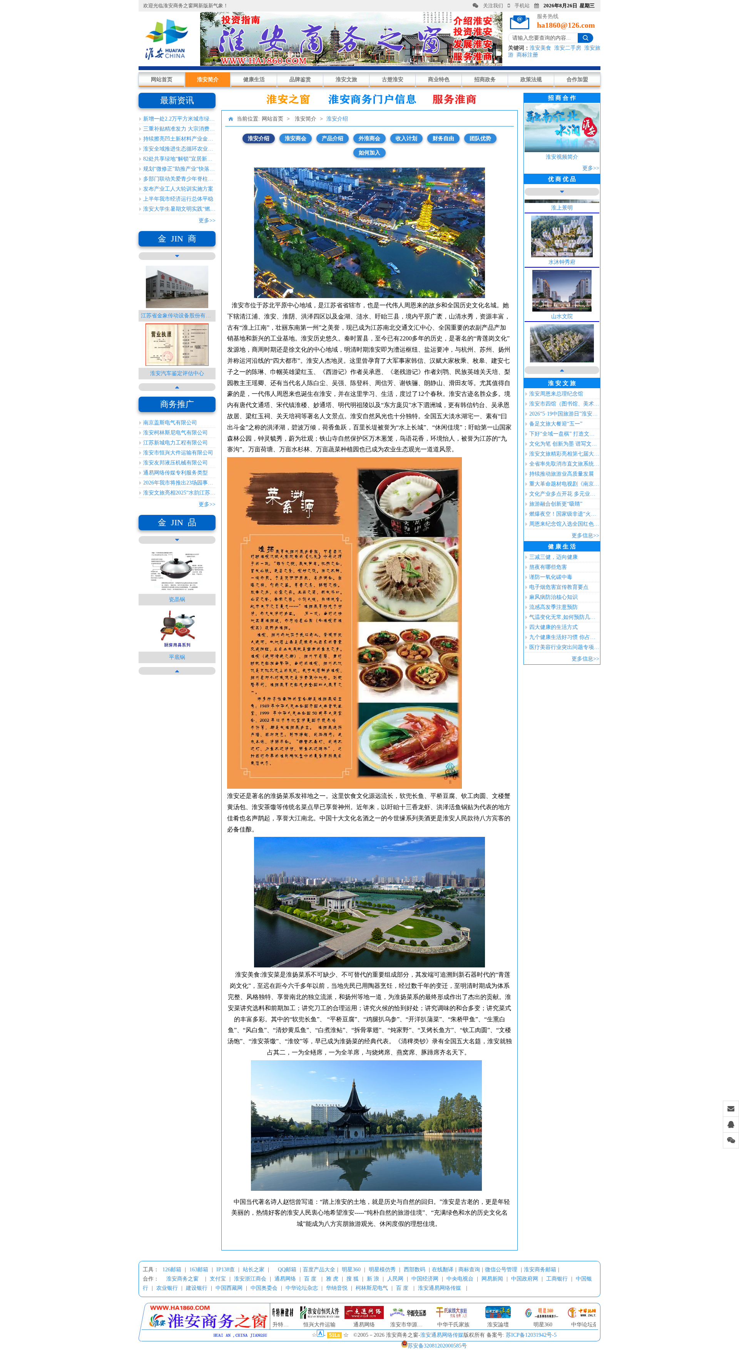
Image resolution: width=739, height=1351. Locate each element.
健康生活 (254, 79)
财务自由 (443, 138)
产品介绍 (332, 138)
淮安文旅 (346, 79)
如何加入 (369, 153)
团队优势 (480, 138)
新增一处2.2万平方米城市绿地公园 (179, 119)
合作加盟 (577, 79)
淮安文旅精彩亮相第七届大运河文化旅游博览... (564, 454)
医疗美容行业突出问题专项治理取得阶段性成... (564, 647)
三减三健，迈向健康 (553, 557)
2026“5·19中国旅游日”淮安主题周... (564, 414)
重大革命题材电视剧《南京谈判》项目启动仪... (564, 484)
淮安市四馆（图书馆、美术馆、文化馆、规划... (564, 404)
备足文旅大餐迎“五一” (555, 424)
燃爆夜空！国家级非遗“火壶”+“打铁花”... (564, 514)
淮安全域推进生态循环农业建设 (179, 149)
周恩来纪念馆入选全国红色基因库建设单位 (564, 524)
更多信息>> (585, 535)
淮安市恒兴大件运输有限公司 (178, 453)
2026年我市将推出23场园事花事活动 (179, 483)
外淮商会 (369, 138)
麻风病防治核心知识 (553, 597)
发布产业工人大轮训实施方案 (178, 189)
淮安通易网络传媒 (439, 1288)
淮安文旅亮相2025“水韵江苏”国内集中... (179, 493)
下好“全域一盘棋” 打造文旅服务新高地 (564, 434)
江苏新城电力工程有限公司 (175, 443)
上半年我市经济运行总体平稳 (178, 199)
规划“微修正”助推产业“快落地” (179, 169)
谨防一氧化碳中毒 (550, 577)
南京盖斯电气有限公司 (170, 423)
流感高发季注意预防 (553, 607)
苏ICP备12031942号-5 (531, 1335)
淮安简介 (208, 79)
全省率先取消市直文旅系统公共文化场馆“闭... (564, 464)
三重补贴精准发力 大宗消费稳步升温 (179, 129)
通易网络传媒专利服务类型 (175, 473)
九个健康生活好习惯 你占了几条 (564, 637)
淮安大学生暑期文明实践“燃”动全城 (179, 209)
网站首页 (161, 79)
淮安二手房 (567, 48)
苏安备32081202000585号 (437, 1346)
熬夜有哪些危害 (548, 567)
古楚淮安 (392, 79)
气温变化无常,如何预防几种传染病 (564, 617)
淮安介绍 (337, 119)
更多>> (207, 220)
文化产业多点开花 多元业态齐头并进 (564, 494)
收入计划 (406, 138)
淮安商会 (295, 138)
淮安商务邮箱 (540, 1269)
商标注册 (527, 55)
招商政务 (485, 79)
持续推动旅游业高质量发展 (561, 474)
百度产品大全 (319, 1269)
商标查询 (469, 1269)
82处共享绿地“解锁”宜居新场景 (179, 159)
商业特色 (439, 79)
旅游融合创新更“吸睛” (555, 504)
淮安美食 (540, 48)
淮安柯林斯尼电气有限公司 (175, 433)
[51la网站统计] (320, 1335)
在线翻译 (442, 1269)
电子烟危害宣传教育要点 (559, 587)
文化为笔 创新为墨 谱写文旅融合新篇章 (564, 444)
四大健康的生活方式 (553, 627)
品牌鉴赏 (300, 79)
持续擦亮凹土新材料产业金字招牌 (179, 139)
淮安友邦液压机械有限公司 (175, 463)
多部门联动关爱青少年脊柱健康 (179, 179)
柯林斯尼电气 (372, 1288)
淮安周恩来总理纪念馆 (556, 394)
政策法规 (531, 79)
